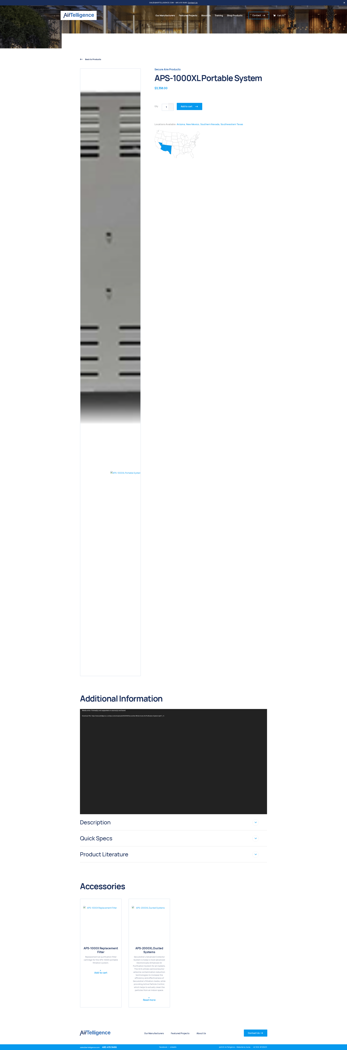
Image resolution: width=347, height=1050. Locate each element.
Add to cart (186, 106)
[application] (173, 761)
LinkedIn (173, 1047)
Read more (149, 999)
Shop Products (234, 15)
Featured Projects (188, 15)
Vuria (248, 1047)
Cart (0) (281, 15)
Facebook (163, 1047)
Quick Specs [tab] (96, 838)
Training (219, 15)
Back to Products (93, 59)
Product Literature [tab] (104, 854)
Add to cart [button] (100, 972)
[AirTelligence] (79, 15)
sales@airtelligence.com (90, 1047)
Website (240, 1047)
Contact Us (193, 2)
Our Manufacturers (165, 15)
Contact (256, 15)
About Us (206, 15)
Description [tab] (95, 822)
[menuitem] (165, 15)
